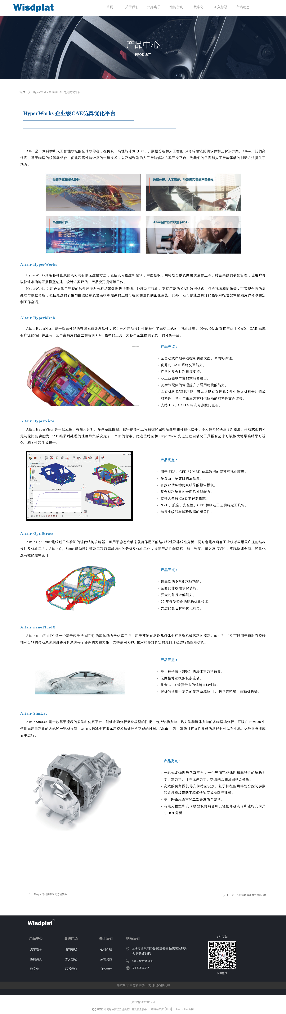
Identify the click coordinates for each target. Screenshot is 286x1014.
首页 (22, 92)
